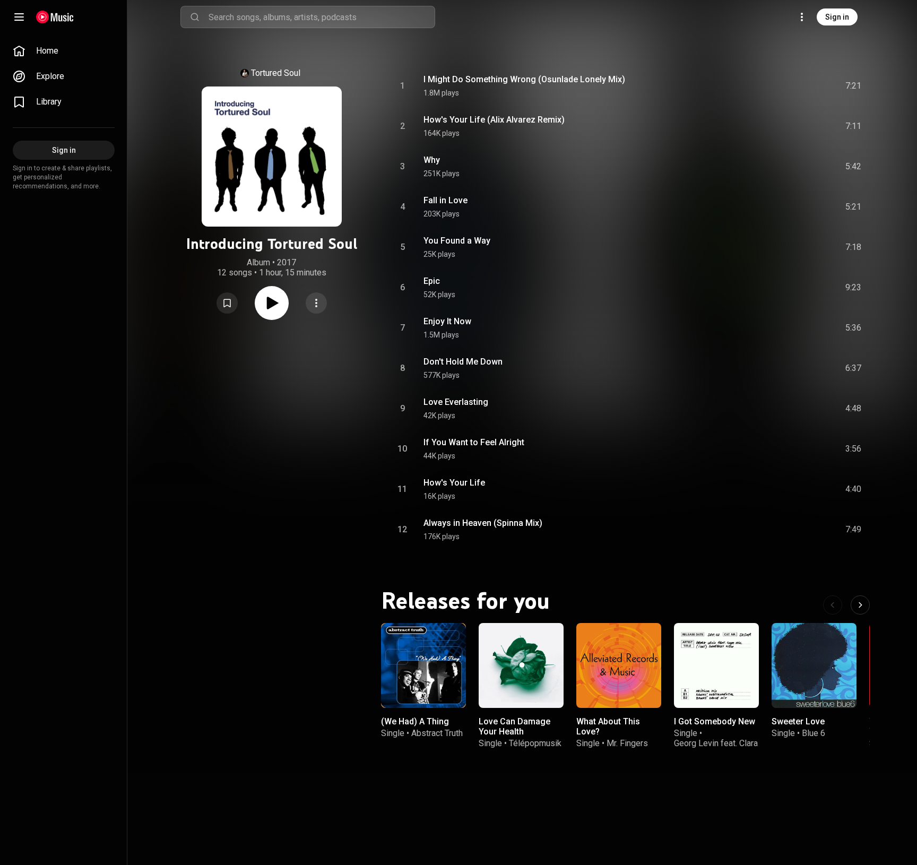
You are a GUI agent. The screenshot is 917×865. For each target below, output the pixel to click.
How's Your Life (454, 483)
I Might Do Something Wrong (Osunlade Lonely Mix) (524, 79)
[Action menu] (316, 303)
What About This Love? (608, 726)
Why (431, 160)
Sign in (837, 17)
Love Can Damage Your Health (514, 726)
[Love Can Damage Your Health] (521, 665)
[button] (227, 303)
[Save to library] (227, 303)
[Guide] (19, 17)
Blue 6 (813, 733)
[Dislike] (793, 86)
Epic (431, 281)
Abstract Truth (437, 733)
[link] (63, 51)
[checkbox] (853, 86)
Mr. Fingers (627, 743)
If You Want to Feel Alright (473, 442)
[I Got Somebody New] (716, 665)
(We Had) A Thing (415, 721)
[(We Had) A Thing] (423, 665)
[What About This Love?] (618, 665)
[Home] (55, 17)
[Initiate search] (194, 16)
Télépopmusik (535, 743)
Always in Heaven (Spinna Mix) (482, 523)
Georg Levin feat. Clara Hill (716, 748)
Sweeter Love (798, 721)
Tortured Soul (275, 73)
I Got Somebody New (714, 721)
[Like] (773, 86)
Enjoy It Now (447, 321)
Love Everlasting (455, 402)
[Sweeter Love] (814, 665)
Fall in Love (445, 200)
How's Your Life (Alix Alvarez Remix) (494, 120)
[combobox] (322, 17)
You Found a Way (456, 241)
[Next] (860, 605)
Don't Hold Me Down (463, 362)
